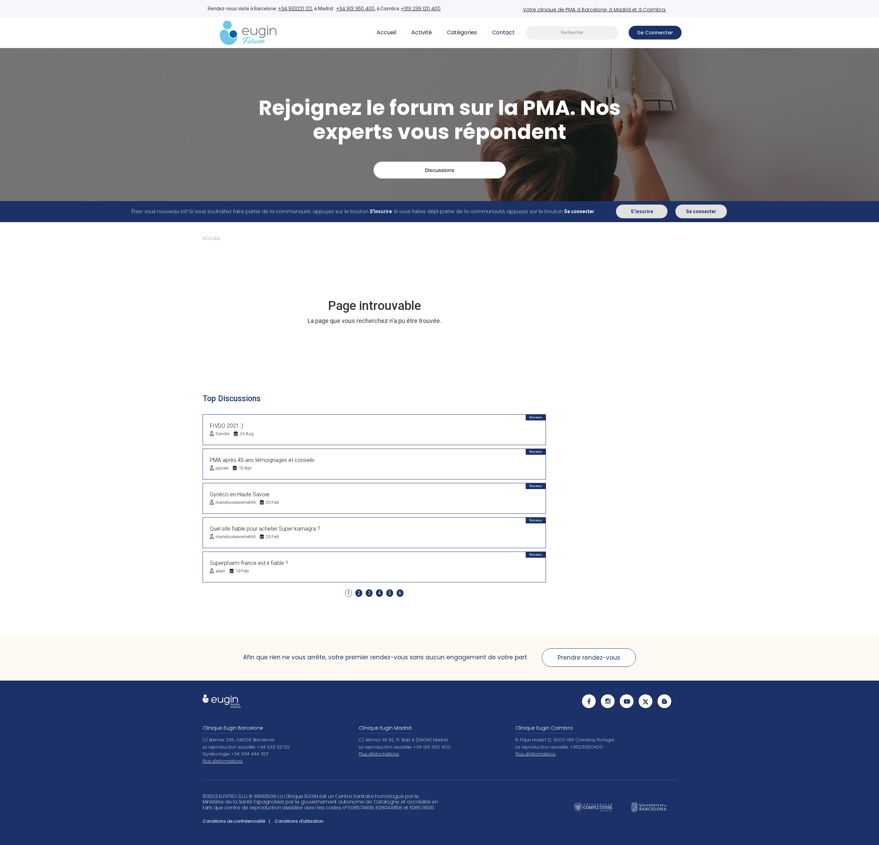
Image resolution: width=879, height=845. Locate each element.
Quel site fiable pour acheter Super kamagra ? (265, 528)
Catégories (462, 32)
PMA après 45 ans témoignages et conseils (262, 460)
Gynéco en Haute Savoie (240, 494)
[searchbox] (572, 32)
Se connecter (701, 211)
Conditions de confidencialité (234, 821)
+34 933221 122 (295, 8)
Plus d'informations (223, 761)
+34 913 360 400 (355, 8)
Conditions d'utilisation (299, 821)
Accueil (386, 32)
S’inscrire (642, 211)
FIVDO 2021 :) (226, 425)
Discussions (439, 170)
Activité (421, 32)
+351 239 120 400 (421, 8)
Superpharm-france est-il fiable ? (249, 563)
